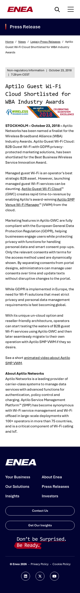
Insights (12, 496)
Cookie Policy (61, 564)
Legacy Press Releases (45, 42)
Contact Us (40, 511)
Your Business (17, 477)
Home (9, 42)
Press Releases (55, 486)
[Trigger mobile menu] (70, 9)
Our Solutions (17, 486)
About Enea (52, 477)
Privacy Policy (39, 564)
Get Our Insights (40, 525)
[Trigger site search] (58, 9)
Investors (50, 496)
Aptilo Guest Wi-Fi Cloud (42, 188)
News (22, 42)
